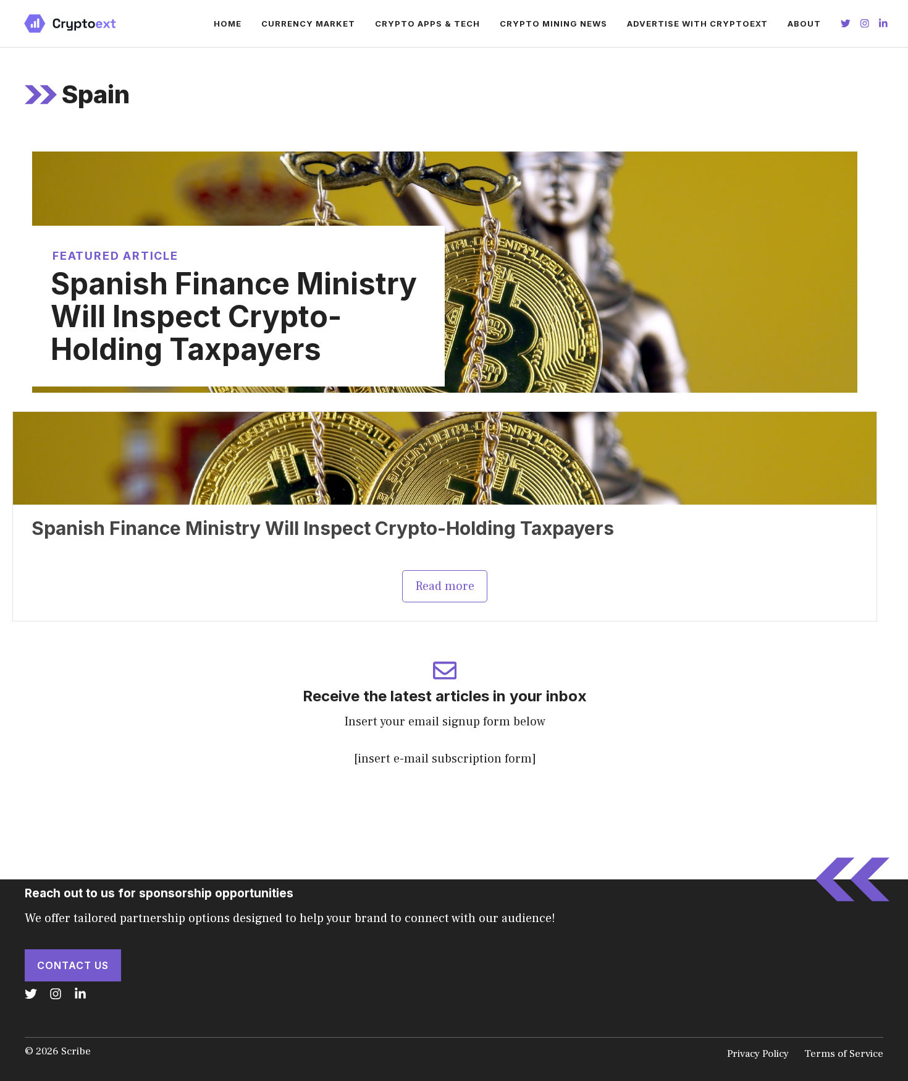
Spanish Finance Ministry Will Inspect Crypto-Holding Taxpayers (234, 316)
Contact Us (73, 965)
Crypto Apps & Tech (427, 23)
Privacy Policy (758, 1054)
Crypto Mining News (553, 23)
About (804, 23)
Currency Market (308, 23)
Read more (444, 586)
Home (228, 23)
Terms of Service (843, 1054)
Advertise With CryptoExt (697, 23)
